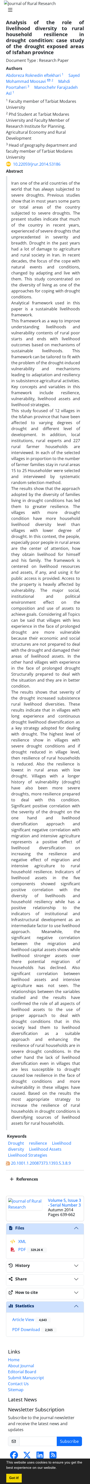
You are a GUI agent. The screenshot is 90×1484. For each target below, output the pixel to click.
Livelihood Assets (45, 1149)
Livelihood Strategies (27, 1155)
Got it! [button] (14, 1478)
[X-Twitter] (27, 1456)
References (26, 1179)
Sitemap (16, 1389)
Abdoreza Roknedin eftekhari (33, 75)
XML (21, 1241)
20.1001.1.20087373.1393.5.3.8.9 (41, 1163)
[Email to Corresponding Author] (48, 80)
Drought (16, 1143)
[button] (58, 1468)
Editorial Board (22, 1371)
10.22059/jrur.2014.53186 (36, 164)
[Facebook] (14, 1456)
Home (14, 1359)
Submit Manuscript (26, 1377)
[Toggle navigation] (43, 9)
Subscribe (69, 1441)
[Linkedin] (40, 1456)
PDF (30, 1249)
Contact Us (18, 1383)
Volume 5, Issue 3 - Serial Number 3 (64, 1203)
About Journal (21, 1365)
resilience (38, 1143)
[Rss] (53, 1456)
